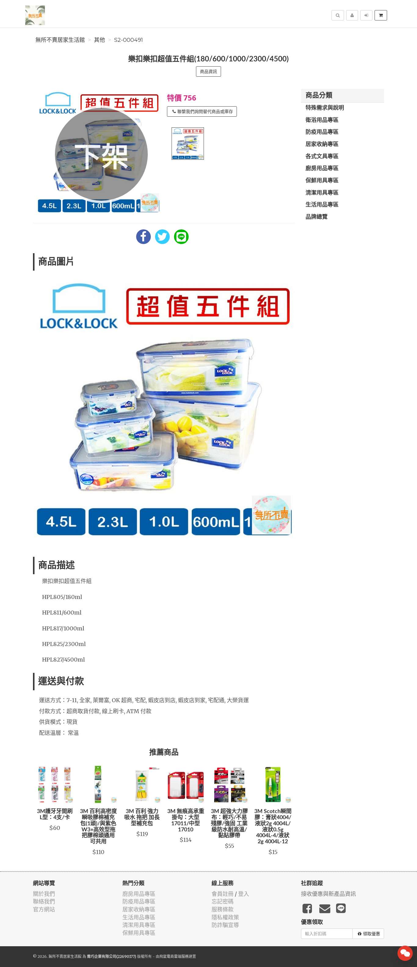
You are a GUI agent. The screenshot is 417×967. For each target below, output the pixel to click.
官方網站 (44, 909)
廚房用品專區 (322, 168)
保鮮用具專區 (322, 181)
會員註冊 (223, 893)
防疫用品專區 (322, 132)
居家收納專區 (322, 144)
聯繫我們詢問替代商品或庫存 (205, 111)
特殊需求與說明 (325, 108)
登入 (243, 893)
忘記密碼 (223, 901)
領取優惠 (371, 933)
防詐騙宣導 (225, 925)
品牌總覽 (317, 217)
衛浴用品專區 (322, 120)
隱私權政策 (225, 917)
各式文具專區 (322, 156)
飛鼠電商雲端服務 (174, 956)
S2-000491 (128, 40)
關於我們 (44, 893)
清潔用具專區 (322, 193)
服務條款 (223, 909)
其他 (99, 40)
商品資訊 (208, 71)
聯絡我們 (44, 901)
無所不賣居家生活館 (60, 40)
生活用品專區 (322, 205)
